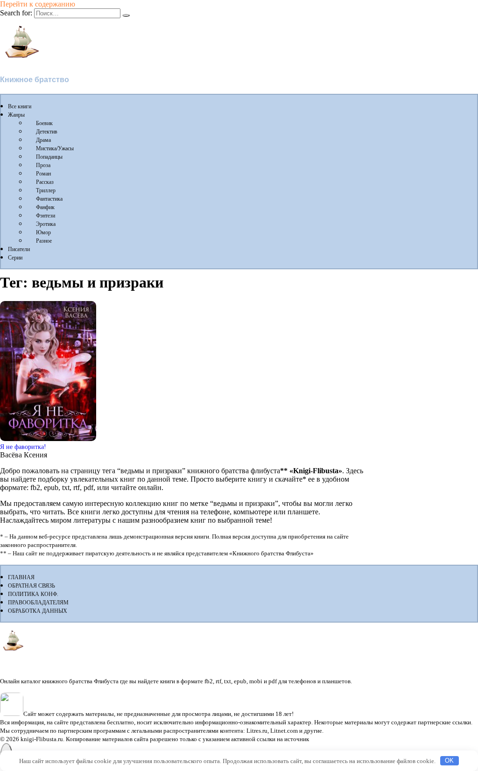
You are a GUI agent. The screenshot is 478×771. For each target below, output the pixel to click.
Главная (21, 577)
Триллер (46, 190)
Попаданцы (49, 157)
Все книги (19, 106)
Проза (43, 165)
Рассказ (45, 182)
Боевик (44, 123)
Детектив (46, 131)
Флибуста (18, 64)
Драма (43, 140)
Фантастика (49, 199)
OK (449, 760)
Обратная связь (31, 585)
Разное (44, 241)
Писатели (19, 249)
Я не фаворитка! (23, 446)
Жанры (16, 115)
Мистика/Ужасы (55, 148)
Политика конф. (33, 594)
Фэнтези (45, 215)
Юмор (43, 232)
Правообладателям (38, 602)
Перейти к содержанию (37, 4)
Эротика (46, 224)
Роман (43, 173)
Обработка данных (37, 611)
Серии (15, 257)
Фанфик (45, 207)
